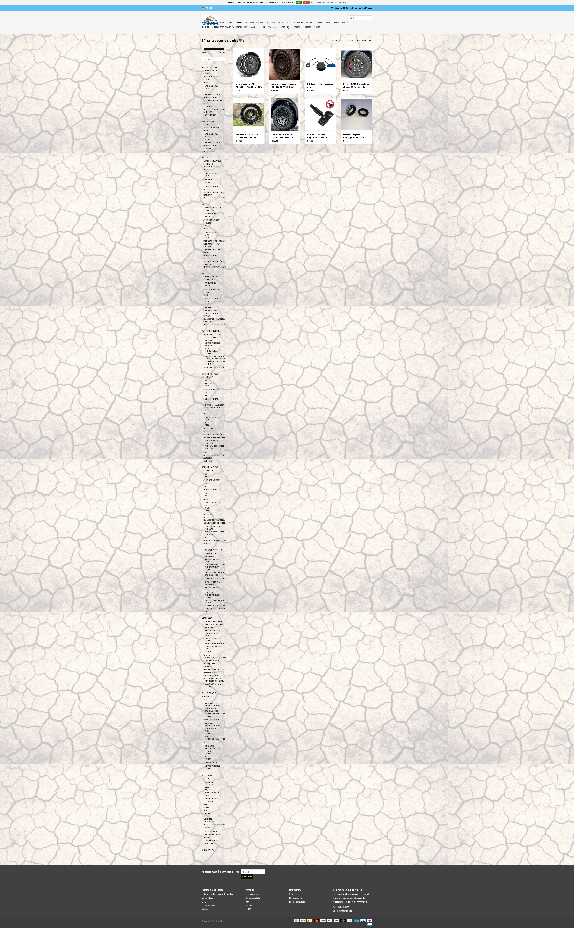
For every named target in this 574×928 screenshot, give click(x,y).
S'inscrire (293, 894)
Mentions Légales (208, 897)
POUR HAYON (208, 183)
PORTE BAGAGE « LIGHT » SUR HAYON (214, 241)
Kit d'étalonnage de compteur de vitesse (320, 85)
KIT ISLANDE (207, 79)
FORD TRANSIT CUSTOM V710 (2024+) (214, 578)
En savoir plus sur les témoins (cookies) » (328, 2)
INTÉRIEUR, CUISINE (209, 151)
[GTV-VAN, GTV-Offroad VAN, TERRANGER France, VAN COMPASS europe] (210, 22)
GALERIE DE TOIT (208, 112)
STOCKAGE (206, 837)
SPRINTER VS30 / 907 (322, 22)
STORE (205, 810)
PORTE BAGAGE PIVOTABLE (211, 310)
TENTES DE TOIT (208, 843)
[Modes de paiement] (296, 920)
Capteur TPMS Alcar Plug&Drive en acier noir (318, 136)
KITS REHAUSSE (208, 73)
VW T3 (205, 742)
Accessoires (297, 27)
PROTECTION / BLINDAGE (210, 97)
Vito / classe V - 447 (238, 22)
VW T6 (280, 22)
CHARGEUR (206, 813)
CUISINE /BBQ (207, 819)
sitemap (205, 909)
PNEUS (207, 91)
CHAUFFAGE (206, 827)
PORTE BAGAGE (207, 179)
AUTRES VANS (249, 27)
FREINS (207, 425)
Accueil (223, 22)
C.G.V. (204, 901)
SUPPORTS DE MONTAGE (211, 831)
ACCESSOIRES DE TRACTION (211, 798)
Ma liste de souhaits (297, 901)
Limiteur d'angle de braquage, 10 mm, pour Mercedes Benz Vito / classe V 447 (356, 136)
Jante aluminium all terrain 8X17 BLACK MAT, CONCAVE (283, 85)
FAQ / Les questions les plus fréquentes (217, 894)
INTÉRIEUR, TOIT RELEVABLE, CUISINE (214, 109)
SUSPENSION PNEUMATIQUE (212, 70)
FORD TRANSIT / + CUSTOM (231, 27)
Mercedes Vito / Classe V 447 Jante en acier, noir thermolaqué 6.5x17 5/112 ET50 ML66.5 (247, 136)
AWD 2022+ (208, 386)
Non (306, 2)
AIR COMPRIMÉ (208, 801)
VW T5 (287, 22)
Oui (298, 2)
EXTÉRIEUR (206, 103)
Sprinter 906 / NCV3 (342, 22)
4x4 (206, 395)
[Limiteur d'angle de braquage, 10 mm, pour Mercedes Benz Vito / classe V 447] (356, 114)
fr (211, 8)
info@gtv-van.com (344, 910)
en (207, 8)
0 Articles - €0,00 (341, 8)
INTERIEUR (208, 759)
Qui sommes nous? (209, 905)
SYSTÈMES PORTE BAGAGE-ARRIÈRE (215, 564)
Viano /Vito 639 (256, 22)
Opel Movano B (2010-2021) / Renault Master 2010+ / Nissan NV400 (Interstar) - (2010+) (214, 660)
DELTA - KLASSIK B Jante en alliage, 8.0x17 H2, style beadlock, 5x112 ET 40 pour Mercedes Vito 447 (356, 85)
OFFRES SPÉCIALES (312, 27)
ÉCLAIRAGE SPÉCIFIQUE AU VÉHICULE (214, 100)
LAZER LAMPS (209, 785)
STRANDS (207, 787)
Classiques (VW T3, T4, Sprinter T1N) (273, 27)
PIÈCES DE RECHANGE (209, 115)
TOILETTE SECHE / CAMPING (211, 834)
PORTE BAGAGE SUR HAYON (211, 94)
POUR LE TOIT (207, 195)
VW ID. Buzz (207, 655)
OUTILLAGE (206, 807)
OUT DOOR (206, 816)
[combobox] (360, 17)
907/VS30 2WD (209, 402)
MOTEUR (206, 225)
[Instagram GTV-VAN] (369, 871)
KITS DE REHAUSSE (209, 210)
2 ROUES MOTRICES (210, 214)
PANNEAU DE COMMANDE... (212, 792)
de (203, 8)
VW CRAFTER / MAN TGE (302, 22)
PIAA (206, 790)
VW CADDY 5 (207, 686)
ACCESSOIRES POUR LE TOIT (211, 840)
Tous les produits (252, 894)
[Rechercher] (349, 17)
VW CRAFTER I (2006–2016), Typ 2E (213, 367)
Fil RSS (248, 909)
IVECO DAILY (207, 666)
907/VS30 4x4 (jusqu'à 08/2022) (214, 405)
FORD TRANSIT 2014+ (209, 553)
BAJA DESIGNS (209, 782)
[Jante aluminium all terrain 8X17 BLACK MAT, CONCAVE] (284, 64)
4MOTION (207, 216)
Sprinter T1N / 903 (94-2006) (212, 719)
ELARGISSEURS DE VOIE (211, 86)
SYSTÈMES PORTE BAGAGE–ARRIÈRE (215, 359)
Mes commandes (295, 897)
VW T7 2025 (270, 22)
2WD (206, 380)
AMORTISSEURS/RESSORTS (211, 76)
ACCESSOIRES (207, 106)
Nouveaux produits (253, 897)
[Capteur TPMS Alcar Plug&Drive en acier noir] (320, 114)
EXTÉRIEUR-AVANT (208, 428)
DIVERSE (207, 795)
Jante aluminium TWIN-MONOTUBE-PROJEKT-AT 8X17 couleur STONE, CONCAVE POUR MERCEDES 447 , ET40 (249, 85)
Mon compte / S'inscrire (363, 8)
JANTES (366, 40)
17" (371, 40)
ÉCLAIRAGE (206, 778)
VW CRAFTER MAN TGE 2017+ (211, 334)
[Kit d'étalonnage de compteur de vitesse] (320, 64)
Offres (248, 901)
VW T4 (205, 699)
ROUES (359, 40)
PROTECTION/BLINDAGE (211, 351)
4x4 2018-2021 (209, 383)
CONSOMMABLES (208, 822)
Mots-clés (249, 905)
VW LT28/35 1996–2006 (211, 762)
